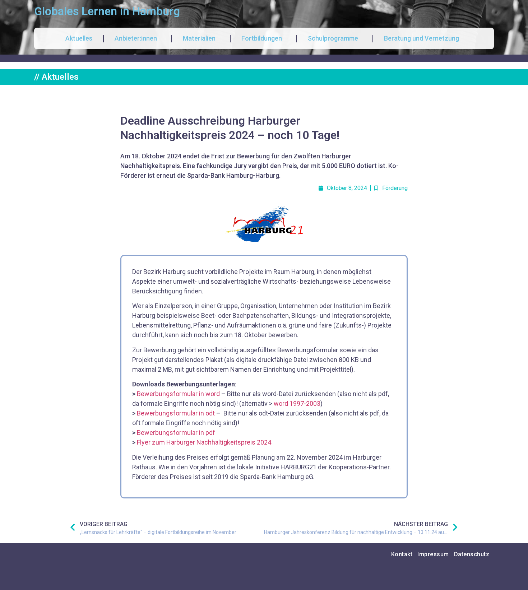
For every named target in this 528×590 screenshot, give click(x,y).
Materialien (199, 38)
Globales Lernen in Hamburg (107, 11)
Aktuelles (78, 38)
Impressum (433, 554)
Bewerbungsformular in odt (176, 413)
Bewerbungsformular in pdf (176, 432)
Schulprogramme (333, 38)
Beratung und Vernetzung (421, 38)
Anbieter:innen (136, 38)
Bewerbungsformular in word (178, 394)
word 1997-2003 (297, 403)
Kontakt (402, 554)
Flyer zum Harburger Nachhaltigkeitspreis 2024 (204, 442)
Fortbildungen (261, 38)
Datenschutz (472, 554)
